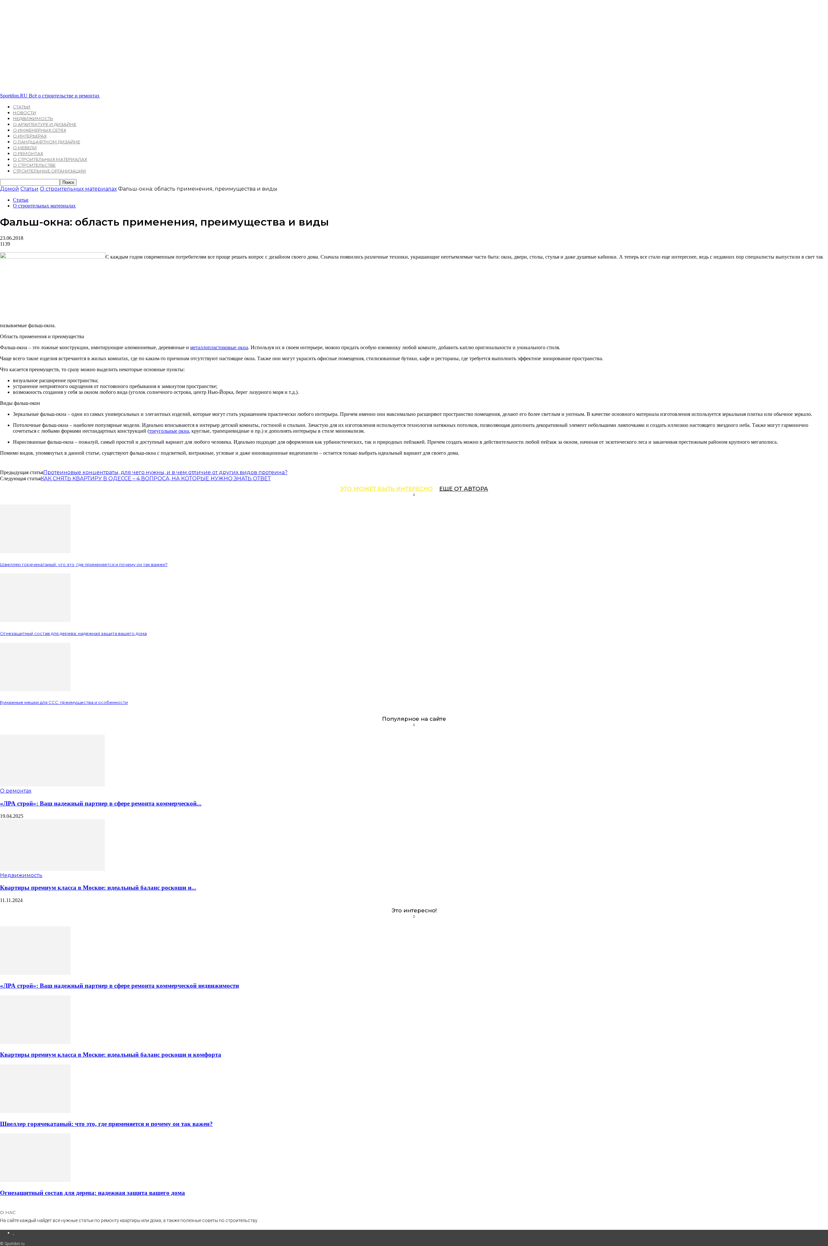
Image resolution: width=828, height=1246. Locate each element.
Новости (24, 112)
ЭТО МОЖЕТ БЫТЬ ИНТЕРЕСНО (386, 488)
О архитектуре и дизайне (44, 124)
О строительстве (34, 165)
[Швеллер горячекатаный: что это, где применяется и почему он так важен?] (35, 551)
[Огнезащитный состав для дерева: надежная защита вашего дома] (35, 620)
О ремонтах (28, 153)
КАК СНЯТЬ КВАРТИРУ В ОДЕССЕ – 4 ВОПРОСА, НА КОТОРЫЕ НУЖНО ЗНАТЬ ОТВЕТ (156, 478)
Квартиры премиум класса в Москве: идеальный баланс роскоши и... (98, 887)
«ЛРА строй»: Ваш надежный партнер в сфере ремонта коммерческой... (101, 803)
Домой (9, 189)
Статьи (21, 106)
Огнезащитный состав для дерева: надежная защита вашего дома (73, 633)
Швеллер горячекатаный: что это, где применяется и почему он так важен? (84, 564)
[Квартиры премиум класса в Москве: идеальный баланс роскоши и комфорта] (52, 869)
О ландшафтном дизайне (46, 141)
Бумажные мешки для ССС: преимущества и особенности (64, 702)
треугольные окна (169, 431)
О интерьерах (30, 136)
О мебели (25, 147)
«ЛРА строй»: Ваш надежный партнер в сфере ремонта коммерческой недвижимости (119, 985)
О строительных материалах (50, 159)
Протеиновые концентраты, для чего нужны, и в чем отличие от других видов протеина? (165, 472)
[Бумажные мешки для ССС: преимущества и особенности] (35, 689)
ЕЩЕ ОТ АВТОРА (463, 488)
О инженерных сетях (39, 130)
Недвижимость (33, 118)
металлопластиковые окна (219, 347)
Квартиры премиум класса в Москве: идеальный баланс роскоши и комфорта (110, 1054)
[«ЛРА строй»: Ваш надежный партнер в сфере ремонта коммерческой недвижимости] (52, 784)
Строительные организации (49, 170)
